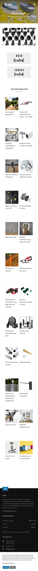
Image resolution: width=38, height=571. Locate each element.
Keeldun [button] (13, 567)
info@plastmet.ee (10, 549)
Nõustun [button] (6, 567)
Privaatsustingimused (8, 563)
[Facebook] (5, 489)
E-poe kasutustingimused (9, 511)
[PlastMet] (11, 4)
